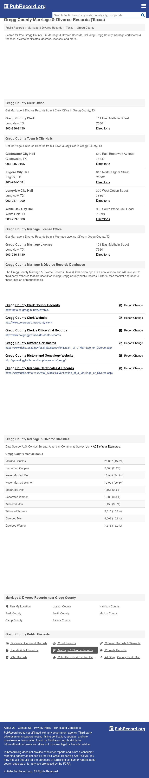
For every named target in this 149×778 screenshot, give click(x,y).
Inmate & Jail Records (24, 650)
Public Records (14, 27)
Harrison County (110, 606)
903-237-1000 (15, 200)
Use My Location (20, 606)
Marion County (109, 613)
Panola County (62, 620)
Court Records (66, 643)
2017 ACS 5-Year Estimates (103, 446)
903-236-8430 (15, 128)
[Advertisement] (74, 70)
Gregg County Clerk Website (26, 317)
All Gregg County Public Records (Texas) (124, 657)
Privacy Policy (42, 728)
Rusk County (13, 613)
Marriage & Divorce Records (75, 650)
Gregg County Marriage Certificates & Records (39, 368)
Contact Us (24, 728)
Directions (103, 128)
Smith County (61, 613)
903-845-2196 (15, 163)
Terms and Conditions (67, 728)
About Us (9, 728)
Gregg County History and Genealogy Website (39, 355)
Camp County (13, 620)
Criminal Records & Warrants (122, 643)
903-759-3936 (15, 219)
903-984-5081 (15, 182)
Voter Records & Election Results (77, 657)
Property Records (115, 650)
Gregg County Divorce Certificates (30, 343)
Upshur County (62, 606)
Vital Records (18, 657)
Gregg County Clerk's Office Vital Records (36, 330)
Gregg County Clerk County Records (32, 305)
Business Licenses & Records (28, 643)
